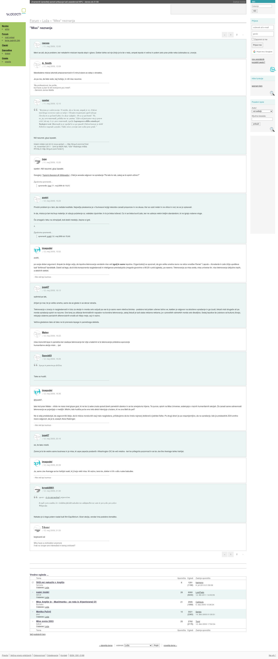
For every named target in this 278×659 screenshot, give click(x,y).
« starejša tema (105, 645)
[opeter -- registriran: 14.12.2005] (37, 101)
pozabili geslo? (258, 62)
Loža (47, 587)
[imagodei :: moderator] (37, 249)
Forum (5, 33)
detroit (38, 594)
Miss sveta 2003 (45, 621)
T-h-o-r (46, 527)
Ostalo (5, 58)
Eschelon (39, 604)
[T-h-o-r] (37, 528)
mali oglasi (9, 37)
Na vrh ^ (272, 655)
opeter (45, 100)
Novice (5, 25)
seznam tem (257, 85)
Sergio (198, 611)
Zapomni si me (260, 39)
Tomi (198, 621)
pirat (38, 614)
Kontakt (63, 655)
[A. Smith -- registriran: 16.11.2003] (37, 64)
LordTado (200, 592)
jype (44, 159)
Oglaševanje (52, 655)
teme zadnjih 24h (12, 40)
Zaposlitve (7, 50)
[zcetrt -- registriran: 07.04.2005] (37, 199)
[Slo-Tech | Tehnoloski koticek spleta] (16, 12)
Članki (5, 45)
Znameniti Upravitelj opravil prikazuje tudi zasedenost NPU (65, 1)
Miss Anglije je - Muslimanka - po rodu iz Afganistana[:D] (66, 601)
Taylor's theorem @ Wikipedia (55, 175)
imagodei (47, 248)
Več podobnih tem (38, 634)
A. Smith (47, 63)
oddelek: (120, 645)
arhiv (7, 29)
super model (42, 592)
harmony (39, 585)
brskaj (7, 53)
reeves (45, 43)
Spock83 (47, 355)
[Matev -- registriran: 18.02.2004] (37, 334)
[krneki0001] (37, 489)
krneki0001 (48, 487)
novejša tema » (170, 645)
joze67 (45, 287)
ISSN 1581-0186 (77, 655)
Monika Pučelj (43, 611)
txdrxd (38, 624)
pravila (8, 61)
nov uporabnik (258, 59)
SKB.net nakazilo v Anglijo (50, 582)
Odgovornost (39, 655)
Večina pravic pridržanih (20, 655)
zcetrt (45, 197)
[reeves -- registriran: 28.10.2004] (37, 44)
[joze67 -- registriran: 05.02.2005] (37, 288)
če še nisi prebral (53, 497)
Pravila (5, 655)
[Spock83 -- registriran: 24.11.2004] (37, 357)
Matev (45, 332)
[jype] (37, 160)
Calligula (200, 601)
